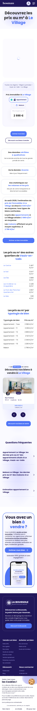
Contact (21, 671)
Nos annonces (23, 644)
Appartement (21, 100)
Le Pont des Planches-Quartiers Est (12, 291)
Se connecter (7, 663)
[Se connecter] (28, 3)
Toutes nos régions (11, 85)
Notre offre (6, 644)
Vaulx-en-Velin (14, 87)
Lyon (18, 393)
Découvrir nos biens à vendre (18, 140)
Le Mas (6, 296)
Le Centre (7, 265)
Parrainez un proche (9, 660)
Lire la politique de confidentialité (12, 702)
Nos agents (6, 646)
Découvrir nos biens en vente (18, 424)
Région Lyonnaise (25, 85)
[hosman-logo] (8, 4)
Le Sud (5, 271)
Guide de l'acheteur (25, 649)
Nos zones (6, 649)
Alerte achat (22, 646)
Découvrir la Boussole (18, 626)
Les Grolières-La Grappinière (9, 285)
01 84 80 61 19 (23, 673)
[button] (14, 414)
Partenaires (6, 671)
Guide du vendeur (8, 652)
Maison (21, 105)
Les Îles (6, 278)
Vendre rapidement (8, 657)
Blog (4, 673)
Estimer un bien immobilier (18, 240)
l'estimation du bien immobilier (16, 538)
